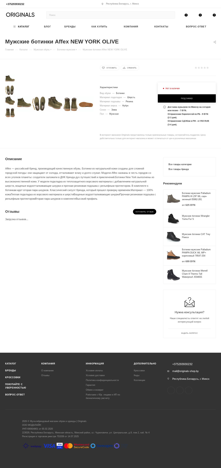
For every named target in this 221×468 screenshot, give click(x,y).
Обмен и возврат (94, 390)
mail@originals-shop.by (185, 371)
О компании (47, 370)
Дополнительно (145, 363)
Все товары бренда (179, 169)
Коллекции (139, 380)
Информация (95, 363)
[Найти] (171, 15)
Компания (48, 363)
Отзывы (45, 375)
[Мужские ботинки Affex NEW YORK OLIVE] (24, 103)
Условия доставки (95, 375)
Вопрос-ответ (15, 394)
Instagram (171, 390)
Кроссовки (12, 377)
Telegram (180, 390)
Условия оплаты (94, 370)
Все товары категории (180, 164)
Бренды (10, 370)
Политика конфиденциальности (102, 380)
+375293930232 (15, 4)
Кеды (136, 375)
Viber (188, 390)
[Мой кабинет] (214, 4)
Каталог (10, 363)
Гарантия (90, 385)
